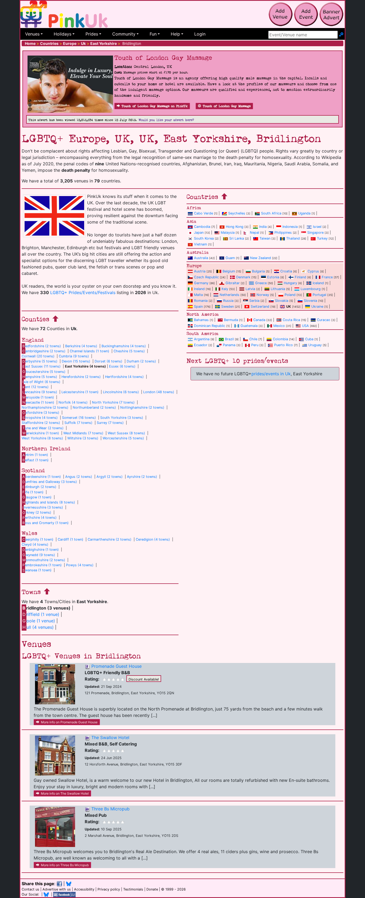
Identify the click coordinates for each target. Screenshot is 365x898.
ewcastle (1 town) (38, 402)
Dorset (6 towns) (108, 361)
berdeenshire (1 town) (41, 477)
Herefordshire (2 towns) (81, 377)
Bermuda (231, 320)
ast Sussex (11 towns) (41, 366)
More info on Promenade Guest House (69, 722)
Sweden (227, 306)
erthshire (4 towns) (39, 518)
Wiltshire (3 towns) (82, 438)
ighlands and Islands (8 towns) (48, 502)
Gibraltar (233, 283)
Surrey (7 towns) (110, 423)
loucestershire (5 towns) (43, 372)
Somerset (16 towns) (79, 418)
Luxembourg (311, 289)
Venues (32, 34)
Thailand (293, 238)
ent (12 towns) (35, 387)
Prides (92, 34)
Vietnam (200, 244)
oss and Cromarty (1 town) (45, 523)
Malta (198, 295)
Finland (300, 277)
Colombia (280, 339)
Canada (259, 320)
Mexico (279, 326)
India (263, 227)
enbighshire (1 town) (40, 550)
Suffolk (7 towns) (78, 423)
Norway (263, 295)
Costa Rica (291, 320)
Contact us (30, 889)
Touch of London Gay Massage (227, 106)
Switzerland (260, 306)
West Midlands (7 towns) (83, 433)
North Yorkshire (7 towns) (113, 402)
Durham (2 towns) (141, 361)
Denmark (243, 277)
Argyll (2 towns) (109, 477)
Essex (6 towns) (122, 366)
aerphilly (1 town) (37, 539)
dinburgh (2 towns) (39, 487)
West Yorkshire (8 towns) (42, 438)
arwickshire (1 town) (40, 433)
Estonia (273, 277)
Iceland (318, 283)
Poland (290, 295)
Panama (229, 345)
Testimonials (133, 889)
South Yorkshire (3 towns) (121, 418)
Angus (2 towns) (78, 477)
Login (199, 34)
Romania (201, 301)
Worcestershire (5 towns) (123, 438)
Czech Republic (206, 277)
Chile (253, 339)
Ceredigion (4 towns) (153, 539)
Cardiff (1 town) (70, 539)
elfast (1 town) (35, 460)
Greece (261, 283)
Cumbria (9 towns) (74, 356)
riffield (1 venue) (40, 614)
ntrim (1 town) (35, 455)
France (327, 277)
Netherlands (229, 295)
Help (175, 34)
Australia (201, 258)
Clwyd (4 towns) (35, 544)
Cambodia (202, 227)
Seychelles (236, 213)
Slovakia (281, 301)
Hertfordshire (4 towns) (124, 377)
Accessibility (84, 889)
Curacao (323, 320)
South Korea (204, 238)
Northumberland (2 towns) (94, 407)
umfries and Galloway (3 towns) (49, 482)
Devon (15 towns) (76, 361)
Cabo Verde (203, 213)
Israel (317, 227)
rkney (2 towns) (36, 512)
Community (123, 34)
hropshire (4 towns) (40, 418)
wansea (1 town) (37, 570)
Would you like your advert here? (166, 120)
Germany (201, 283)
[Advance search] (341, 34)
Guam (230, 258)
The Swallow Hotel (110, 737)
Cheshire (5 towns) (129, 351)
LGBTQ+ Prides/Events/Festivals (82, 292)
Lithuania (278, 289)
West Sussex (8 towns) (126, 433)
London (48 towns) (158, 392)
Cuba (309, 339)
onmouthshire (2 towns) (43, 560)
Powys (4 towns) (80, 565)
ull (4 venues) (38, 627)
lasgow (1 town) (37, 497)
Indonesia (290, 227)
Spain (198, 306)
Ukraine (317, 306)
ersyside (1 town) (38, 397)
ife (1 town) (33, 492)
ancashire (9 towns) (39, 392)
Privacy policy (109, 889)
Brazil (229, 339)
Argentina (201, 339)
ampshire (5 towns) (39, 377)
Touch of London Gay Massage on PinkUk (155, 106)
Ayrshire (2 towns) (142, 477)
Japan (199, 233)
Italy (225, 289)
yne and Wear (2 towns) (43, 428)
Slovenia (310, 301)
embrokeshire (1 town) (42, 565)
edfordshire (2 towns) (41, 346)
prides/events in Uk (271, 373)
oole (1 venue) (38, 620)
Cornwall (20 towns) (38, 356)
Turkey (322, 238)
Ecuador (200, 345)
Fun (153, 34)
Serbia (254, 301)
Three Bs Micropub (110, 808)
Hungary (290, 283)
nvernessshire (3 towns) (42, 507)
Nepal (254, 233)
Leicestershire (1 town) (80, 392)
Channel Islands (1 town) (89, 351)
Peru (254, 345)
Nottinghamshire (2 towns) (142, 407)
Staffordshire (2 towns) (41, 423)
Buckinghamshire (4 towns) (124, 346)
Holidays (62, 34)
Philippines (283, 233)
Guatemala (249, 326)
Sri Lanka (236, 238)
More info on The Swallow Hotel (65, 793)
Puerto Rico (283, 345)
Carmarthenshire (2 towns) (109, 539)
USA (305, 326)
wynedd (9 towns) (38, 555)
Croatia (286, 271)
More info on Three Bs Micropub (65, 865)
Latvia (250, 289)
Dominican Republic (209, 326)
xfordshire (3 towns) (40, 413)
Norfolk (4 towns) (73, 402)
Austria (199, 271)
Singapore (315, 233)
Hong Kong (234, 227)
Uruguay (315, 345)
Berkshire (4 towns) (81, 346)
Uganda (304, 213)
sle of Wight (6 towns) (41, 382)
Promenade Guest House (116, 666)
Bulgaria (258, 271)
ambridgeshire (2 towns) (43, 351)
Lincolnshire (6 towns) (121, 392)
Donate (152, 889)
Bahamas (201, 320)
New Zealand (260, 258)
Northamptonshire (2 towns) (45, 407)
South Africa (271, 213)
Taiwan (264, 238)
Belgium (229, 271)
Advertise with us (56, 889)
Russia (228, 301)
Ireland (199, 289)
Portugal (319, 295)
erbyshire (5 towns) (39, 361)
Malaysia (228, 233)
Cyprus (313, 271)
